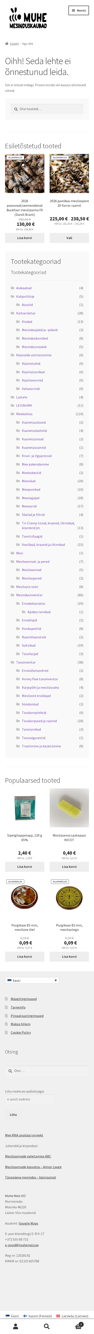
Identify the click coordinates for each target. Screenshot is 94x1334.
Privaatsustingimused (27, 1016)
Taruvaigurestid (33, 738)
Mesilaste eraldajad (36, 695)
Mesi (19, 553)
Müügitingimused (24, 999)
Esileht (14, 44)
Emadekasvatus (33, 603)
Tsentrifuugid (32, 536)
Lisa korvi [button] (24, 238)
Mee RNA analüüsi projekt (24, 1135)
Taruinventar (26, 662)
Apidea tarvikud (39, 612)
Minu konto (15, 1326)
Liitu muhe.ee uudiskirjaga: (24, 1091)
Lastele (21, 397)
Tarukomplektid (34, 712)
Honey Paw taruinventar (40, 679)
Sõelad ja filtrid (33, 514)
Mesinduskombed (35, 338)
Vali (69, 238)
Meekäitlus (24, 414)
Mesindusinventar (29, 595)
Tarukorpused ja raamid (39, 721)
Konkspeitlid (31, 628)
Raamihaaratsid (34, 637)
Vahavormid (31, 388)
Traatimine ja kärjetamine (41, 746)
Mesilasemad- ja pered (32, 561)
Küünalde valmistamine (34, 355)
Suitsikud (28, 645)
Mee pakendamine (35, 464)
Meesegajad (30, 498)
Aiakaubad (23, 288)
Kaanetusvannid (34, 447)
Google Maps (28, 1223)
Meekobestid (31, 473)
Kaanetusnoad (33, 439)
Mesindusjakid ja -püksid (39, 330)
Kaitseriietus (25, 313)
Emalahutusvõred (35, 670)
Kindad (27, 321)
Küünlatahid (31, 363)
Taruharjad (30, 654)
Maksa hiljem (20, 1024)
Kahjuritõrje (25, 296)
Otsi (47, 1326)
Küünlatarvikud (33, 372)
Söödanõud (30, 704)
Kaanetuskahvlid (34, 430)
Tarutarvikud (31, 729)
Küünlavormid (32, 380)
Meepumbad (31, 489)
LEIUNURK (24, 405)
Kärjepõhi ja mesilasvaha (40, 687)
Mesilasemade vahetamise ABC (28, 1156)
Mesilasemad (31, 570)
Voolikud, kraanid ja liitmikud (43, 544)
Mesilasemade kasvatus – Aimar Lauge (33, 1167)
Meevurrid (29, 506)
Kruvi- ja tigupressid (37, 456)
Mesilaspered (32, 578)
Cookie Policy (21, 1032)
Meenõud (28, 481)
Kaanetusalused (34, 422)
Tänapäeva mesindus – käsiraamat (30, 1177)
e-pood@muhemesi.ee (22, 1245)
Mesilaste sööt (27, 586)
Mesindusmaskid (34, 347)
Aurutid (27, 304)
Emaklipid (29, 620)
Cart (72, 1323)
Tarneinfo (18, 1007)
